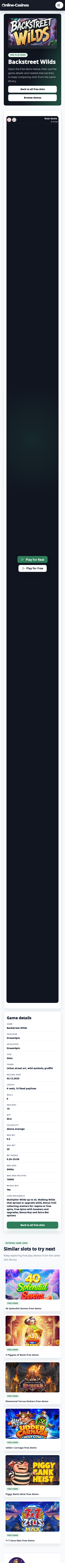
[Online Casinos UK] (16, 5)
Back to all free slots (33, 89)
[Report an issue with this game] (9, 120)
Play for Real (35, 559)
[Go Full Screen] (14, 120)
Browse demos (32, 97)
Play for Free (34, 568)
